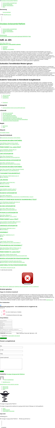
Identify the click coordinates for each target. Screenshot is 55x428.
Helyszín (5, 48)
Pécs (29, 36)
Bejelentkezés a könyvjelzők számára (9, 384)
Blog (4, 6)
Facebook (5, 102)
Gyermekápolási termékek (9, 115)
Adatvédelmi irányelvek (14, 335)
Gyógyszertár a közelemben (10, 3)
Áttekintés (5, 46)
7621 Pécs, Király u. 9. (5, 43)
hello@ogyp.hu (7, 14)
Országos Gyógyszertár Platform (12, 24)
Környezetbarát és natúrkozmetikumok (12, 118)
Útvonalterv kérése (4, 132)
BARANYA (25, 36)
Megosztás (5, 386)
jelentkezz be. (49, 299)
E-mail (1, 349)
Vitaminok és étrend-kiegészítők (11, 120)
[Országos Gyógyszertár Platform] (9, 0)
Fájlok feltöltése (20, 333)
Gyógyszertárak (7, 12)
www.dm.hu (6, 97)
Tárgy (1, 353)
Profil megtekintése (9, 379)
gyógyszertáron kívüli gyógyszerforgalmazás (11, 36)
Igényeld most (3, 338)
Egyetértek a (11, 335)
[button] (27, 427)
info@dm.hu (6, 96)
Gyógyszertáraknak (7, 4)
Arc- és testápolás (7, 114)
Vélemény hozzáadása (8, 49)
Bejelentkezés (3, 35)
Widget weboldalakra (8, 5)
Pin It (4, 389)
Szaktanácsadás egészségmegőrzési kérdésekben (15, 119)
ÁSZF (4, 408)
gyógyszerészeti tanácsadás (10, 117)
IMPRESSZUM (6, 409)
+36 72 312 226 (6, 95)
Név (1, 346)
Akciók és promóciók (8, 113)
